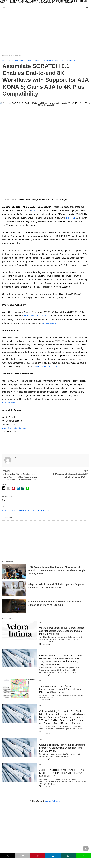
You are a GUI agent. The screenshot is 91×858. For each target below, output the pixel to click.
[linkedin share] (18, 488)
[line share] (27, 488)
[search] (87, 7)
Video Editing (60, 60)
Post (44, 60)
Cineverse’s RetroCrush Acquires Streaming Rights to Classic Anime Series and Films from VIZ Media (62, 747)
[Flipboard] (19, 196)
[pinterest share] (13, 488)
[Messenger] (34, 196)
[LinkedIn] (31, 196)
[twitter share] (3, 488)
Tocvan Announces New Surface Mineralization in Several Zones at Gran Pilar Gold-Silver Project (60, 689)
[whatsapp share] (22, 488)
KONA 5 (35, 210)
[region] (45, 31)
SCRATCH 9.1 (43, 510)
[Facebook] (4, 196)
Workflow (17, 55)
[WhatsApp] (16, 196)
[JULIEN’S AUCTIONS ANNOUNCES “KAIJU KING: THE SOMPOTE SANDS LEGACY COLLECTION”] (19, 772)
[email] (22, 855)
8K (6, 60)
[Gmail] (23, 196)
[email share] (8, 488)
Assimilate (12, 510)
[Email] (12, 196)
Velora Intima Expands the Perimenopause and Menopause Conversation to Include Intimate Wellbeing (61, 631)
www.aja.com (49, 323)
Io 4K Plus (70, 218)
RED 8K (31, 510)
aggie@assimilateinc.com (14, 428)
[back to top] (86, 848)
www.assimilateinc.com (35, 316)
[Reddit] (27, 196)
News (38, 60)
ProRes (50, 60)
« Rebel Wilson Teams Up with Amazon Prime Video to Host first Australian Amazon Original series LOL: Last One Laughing (21, 477)
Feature (22, 60)
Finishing (31, 60)
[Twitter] (8, 196)
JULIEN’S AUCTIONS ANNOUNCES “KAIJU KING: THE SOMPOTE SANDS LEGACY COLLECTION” (62, 773)
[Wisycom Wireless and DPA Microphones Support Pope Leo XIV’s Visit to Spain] (14, 588)
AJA (4, 510)
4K (3, 60)
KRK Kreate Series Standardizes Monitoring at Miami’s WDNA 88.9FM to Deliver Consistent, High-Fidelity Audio (56, 570)
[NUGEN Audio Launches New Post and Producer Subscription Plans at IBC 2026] (14, 606)
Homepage (6, 55)
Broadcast (13, 60)
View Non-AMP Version (53, 801)
